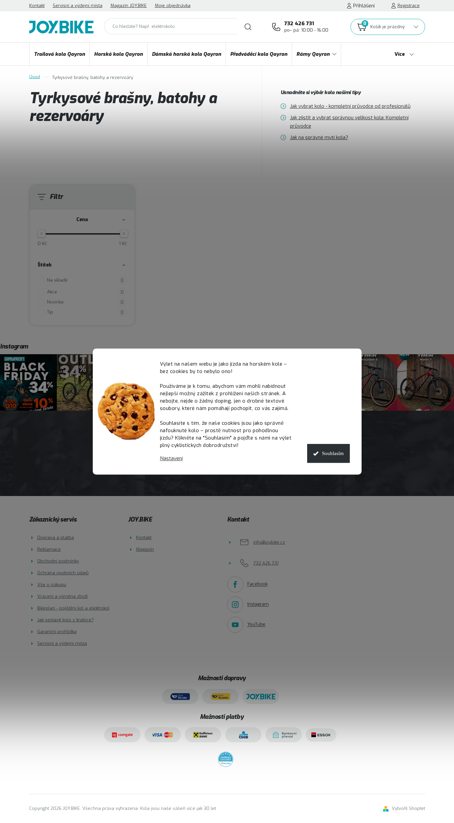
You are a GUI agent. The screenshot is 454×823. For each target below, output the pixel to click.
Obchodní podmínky (58, 561)
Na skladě (85, 280)
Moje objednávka (173, 5)
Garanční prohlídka (57, 631)
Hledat (248, 27)
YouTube (256, 624)
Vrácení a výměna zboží (62, 596)
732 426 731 (306, 26)
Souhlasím (333, 453)
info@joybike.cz (269, 542)
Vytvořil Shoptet (408, 808)
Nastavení (171, 458)
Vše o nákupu (51, 584)
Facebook (257, 584)
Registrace (409, 5)
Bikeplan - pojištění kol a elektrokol (73, 608)
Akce (85, 292)
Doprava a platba (55, 537)
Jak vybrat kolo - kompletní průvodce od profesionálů (350, 106)
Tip (85, 312)
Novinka (85, 302)
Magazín (145, 549)
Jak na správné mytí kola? (319, 137)
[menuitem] (59, 54)
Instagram (258, 604)
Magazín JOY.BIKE (129, 5)
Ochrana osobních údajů (63, 573)
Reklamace (49, 549)
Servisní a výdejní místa (77, 5)
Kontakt (37, 5)
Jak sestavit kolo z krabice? (65, 620)
